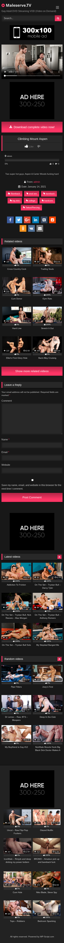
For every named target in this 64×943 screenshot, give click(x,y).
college (32, 200)
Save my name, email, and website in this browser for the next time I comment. (31, 487)
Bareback (15, 193)
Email (5, 452)
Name (5, 439)
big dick (16, 200)
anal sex (33, 193)
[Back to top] (54, 934)
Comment (6, 401)
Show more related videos (32, 371)
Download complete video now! (34, 127)
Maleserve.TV (18, 5)
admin (36, 182)
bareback (50, 193)
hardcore (48, 200)
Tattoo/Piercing (33, 207)
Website (5, 465)
